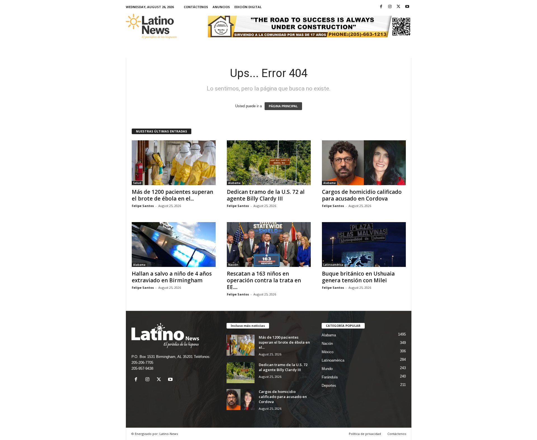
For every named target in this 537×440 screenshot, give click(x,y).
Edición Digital (248, 7)
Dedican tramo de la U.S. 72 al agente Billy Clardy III (266, 195)
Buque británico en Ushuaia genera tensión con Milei (358, 277)
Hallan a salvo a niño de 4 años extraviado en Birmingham (172, 277)
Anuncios (221, 7)
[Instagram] (390, 7)
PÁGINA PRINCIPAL (283, 106)
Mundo (327, 369)
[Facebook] (381, 7)
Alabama (234, 183)
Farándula (330, 377)
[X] (398, 7)
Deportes (329, 385)
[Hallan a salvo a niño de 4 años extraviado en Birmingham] (174, 244)
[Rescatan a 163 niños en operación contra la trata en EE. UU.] (269, 244)
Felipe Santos (143, 206)
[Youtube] (407, 7)
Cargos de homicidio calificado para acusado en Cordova (362, 195)
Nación (233, 265)
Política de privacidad (365, 434)
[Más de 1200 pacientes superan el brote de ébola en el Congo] (174, 162)
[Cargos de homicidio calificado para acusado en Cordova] (364, 162)
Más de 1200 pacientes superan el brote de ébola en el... (172, 195)
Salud (137, 183)
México (327, 352)
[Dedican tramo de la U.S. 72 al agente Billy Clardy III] (269, 162)
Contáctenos (196, 7)
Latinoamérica (333, 265)
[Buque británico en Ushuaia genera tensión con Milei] (364, 244)
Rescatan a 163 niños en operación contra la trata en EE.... (264, 280)
